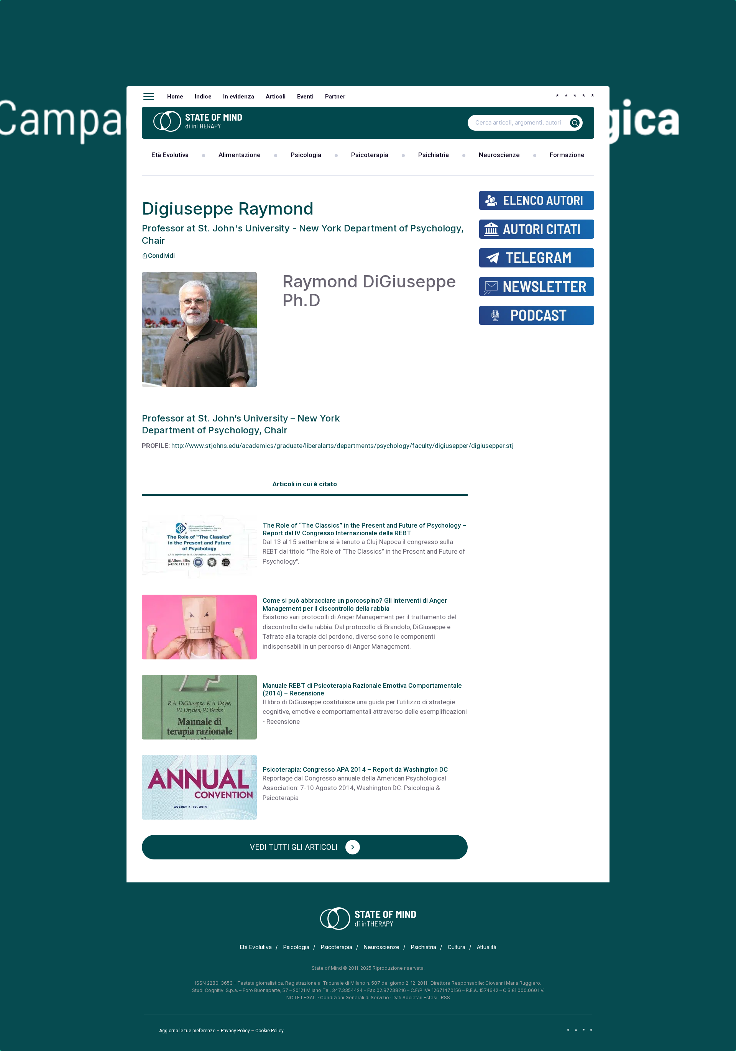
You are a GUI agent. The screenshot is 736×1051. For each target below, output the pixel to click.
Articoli (276, 96)
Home (175, 96)
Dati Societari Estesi (415, 997)
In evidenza (238, 96)
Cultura (456, 947)
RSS (445, 997)
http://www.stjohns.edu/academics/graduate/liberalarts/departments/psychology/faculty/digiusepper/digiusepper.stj (342, 445)
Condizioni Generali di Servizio (354, 997)
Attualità (486, 947)
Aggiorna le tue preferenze (187, 1030)
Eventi (305, 96)
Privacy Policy (235, 1030)
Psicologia (306, 155)
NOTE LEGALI (301, 997)
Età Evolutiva (170, 155)
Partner (335, 96)
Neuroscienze (499, 155)
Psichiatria (433, 155)
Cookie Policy (269, 1030)
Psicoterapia (369, 155)
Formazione (567, 155)
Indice (203, 96)
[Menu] (149, 96)
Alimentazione (240, 155)
